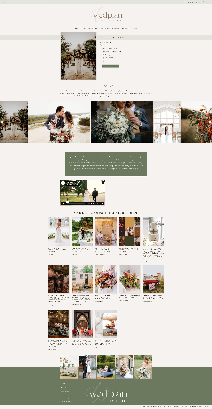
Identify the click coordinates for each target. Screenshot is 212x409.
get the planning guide (204, 2)
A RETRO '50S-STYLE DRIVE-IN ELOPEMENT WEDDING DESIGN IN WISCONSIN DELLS (153, 297)
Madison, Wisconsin (110, 55)
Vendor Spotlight (99, 302)
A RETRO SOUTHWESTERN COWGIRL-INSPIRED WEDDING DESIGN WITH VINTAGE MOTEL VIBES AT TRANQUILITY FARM (81, 298)
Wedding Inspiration (100, 254)
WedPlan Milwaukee (29, 2)
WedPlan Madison (16, 2)
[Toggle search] (185, 2)
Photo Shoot (50, 254)
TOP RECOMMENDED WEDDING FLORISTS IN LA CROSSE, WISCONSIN (104, 297)
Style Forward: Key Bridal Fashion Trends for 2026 (57, 250)
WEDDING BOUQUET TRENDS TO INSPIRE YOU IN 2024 (129, 296)
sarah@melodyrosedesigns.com (112, 52)
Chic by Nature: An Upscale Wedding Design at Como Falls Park (82, 250)
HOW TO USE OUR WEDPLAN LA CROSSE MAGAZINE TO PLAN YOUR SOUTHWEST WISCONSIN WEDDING (105, 342)
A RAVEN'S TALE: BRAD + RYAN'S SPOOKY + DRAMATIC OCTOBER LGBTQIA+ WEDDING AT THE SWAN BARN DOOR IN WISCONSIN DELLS (58, 299)
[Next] (210, 122)
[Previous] (2, 122)
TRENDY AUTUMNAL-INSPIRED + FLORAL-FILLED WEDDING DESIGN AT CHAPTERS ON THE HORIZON (82, 342)
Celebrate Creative (204, 406)
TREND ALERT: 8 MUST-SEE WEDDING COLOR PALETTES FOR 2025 (129, 250)
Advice (96, 348)
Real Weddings (51, 306)
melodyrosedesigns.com (111, 48)
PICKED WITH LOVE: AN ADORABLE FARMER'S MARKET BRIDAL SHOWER (104, 250)
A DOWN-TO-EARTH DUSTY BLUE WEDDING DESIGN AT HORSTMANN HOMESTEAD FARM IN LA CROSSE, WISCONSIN (57, 343)
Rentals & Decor (108, 42)
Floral (101, 42)
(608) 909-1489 (108, 58)
